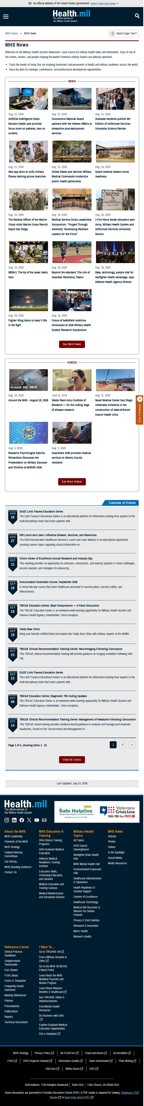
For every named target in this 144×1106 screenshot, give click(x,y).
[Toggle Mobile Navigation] (6, 16)
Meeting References (15, 995)
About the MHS (15, 831)
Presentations (12, 1006)
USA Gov (51, 1069)
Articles (112, 836)
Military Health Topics (84, 833)
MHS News (115, 831)
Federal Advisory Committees (13, 854)
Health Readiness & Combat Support (84, 889)
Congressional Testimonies (12, 963)
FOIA (10, 1061)
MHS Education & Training (51, 833)
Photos (112, 841)
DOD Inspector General (36, 1061)
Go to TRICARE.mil (49, 952)
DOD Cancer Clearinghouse (81, 847)
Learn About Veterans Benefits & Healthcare (51, 990)
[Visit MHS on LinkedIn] (14, 821)
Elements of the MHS (16, 841)
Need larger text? (127, 33)
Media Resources (117, 863)
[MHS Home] (27, 814)
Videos (112, 847)
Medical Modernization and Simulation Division (51, 895)
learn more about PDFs (77, 1097)
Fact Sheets (11, 970)
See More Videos (72, 482)
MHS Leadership (13, 836)
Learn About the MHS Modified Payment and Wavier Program (51, 979)
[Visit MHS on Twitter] (29, 821)
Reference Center (16, 947)
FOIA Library (11, 975)
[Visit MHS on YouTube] (36, 821)
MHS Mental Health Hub (87, 864)
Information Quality (68, 1061)
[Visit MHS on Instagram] (6, 821)
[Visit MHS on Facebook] (22, 821)
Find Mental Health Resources (49, 1008)
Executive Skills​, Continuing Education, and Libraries (51, 875)
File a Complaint (48, 1034)
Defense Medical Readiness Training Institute (49, 862)
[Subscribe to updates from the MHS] (44, 821)
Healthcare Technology (86, 902)
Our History (10, 861)
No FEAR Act (67, 1053)
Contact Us (10, 872)
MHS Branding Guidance (17, 867)
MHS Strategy (12, 847)
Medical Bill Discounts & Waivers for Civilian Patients (87, 911)
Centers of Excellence (86, 897)
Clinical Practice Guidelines (13, 953)
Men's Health (81, 931)
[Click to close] (140, 399)
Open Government (99, 1061)
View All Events (72, 760)
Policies (8, 1001)
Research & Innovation (86, 926)
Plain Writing (126, 1061)
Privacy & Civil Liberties (87, 920)
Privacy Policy (42, 1053)
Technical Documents (16, 1022)
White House (73, 1069)
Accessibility (120, 1053)
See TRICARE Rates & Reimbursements (51, 999)
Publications (11, 1011)
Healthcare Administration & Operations (87, 880)
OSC (92, 1069)
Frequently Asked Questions (13, 988)
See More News (72, 344)
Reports (8, 1017)
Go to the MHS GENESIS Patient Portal (53, 968)
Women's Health (82, 936)
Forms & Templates (15, 981)
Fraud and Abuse (94, 1053)
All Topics (79, 840)
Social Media (115, 858)
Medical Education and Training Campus (51, 886)
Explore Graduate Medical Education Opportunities (53, 1026)
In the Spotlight (116, 852)
